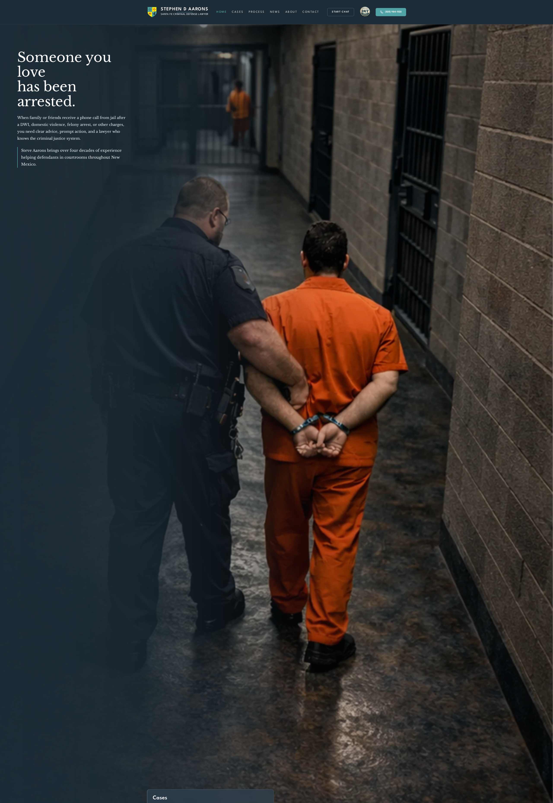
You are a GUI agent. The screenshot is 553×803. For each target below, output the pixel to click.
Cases (237, 12)
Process (257, 12)
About (291, 12)
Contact (310, 12)
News (275, 12)
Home (221, 12)
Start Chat (341, 12)
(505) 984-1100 (393, 12)
